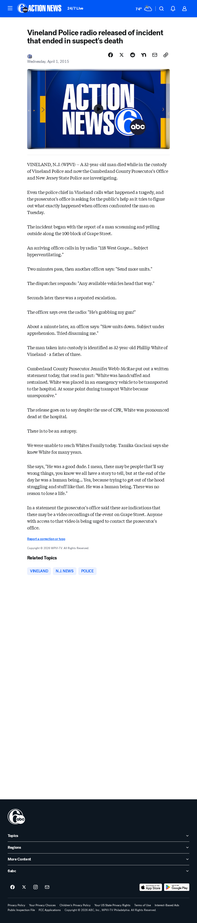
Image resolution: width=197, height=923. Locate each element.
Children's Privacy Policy (75, 905)
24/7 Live (75, 8)
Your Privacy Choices (42, 905)
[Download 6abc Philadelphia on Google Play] (176, 887)
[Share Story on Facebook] (110, 55)
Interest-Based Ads (167, 905)
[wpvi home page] (16, 816)
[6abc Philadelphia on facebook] (12, 887)
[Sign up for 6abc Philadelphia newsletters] (47, 887)
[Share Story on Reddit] (133, 55)
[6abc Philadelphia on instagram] (35, 887)
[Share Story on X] (121, 55)
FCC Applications (50, 910)
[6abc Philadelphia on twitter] (24, 887)
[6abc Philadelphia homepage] (39, 8)
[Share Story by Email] (155, 55)
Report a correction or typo (46, 539)
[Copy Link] (166, 55)
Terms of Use (142, 905)
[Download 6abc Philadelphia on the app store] (150, 887)
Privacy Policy (16, 905)
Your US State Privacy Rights (112, 905)
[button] (10, 8)
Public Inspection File (21, 910)
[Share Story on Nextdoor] (144, 55)
